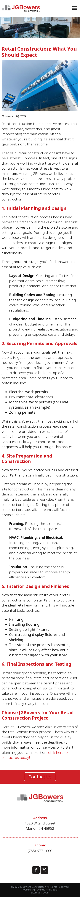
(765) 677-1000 (40, 850)
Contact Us (40, 777)
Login (46, 892)
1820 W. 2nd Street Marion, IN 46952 (40, 826)
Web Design (29, 889)
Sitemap (36, 892)
